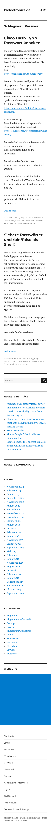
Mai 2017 (11, 551)
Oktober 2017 (14, 543)
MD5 (23, 221)
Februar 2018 (14, 532)
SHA (6, 223)
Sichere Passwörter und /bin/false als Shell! (23, 240)
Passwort (39, 221)
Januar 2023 (13, 494)
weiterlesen (10, 210)
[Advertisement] (25, 699)
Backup (11, 623)
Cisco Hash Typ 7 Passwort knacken (22, 40)
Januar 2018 (13, 536)
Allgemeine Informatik (31, 218)
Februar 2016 (14, 574)
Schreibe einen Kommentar (22, 223)
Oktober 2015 (14, 589)
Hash (17, 221)
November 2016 (15, 562)
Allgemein (12, 615)
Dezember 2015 (15, 581)
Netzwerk (12, 642)
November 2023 (15, 486)
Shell (40, 361)
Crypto (10, 627)
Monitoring (13, 638)
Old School (12, 646)
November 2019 (15, 517)
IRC (14, 361)
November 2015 (15, 585)
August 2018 (13, 524)
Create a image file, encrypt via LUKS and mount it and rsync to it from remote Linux (26, 446)
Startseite (9, 736)
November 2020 (15, 513)
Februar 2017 (14, 555)
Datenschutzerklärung (16, 809)
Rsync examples (15, 430)
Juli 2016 (11, 570)
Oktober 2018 (14, 521)
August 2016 (13, 566)
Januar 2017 (13, 559)
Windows (12, 653)
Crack (11, 221)
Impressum (10, 802)
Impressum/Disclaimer (19, 630)
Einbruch (8, 361)
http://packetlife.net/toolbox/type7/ (24, 73)
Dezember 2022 (15, 498)
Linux (25, 358)
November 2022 (15, 502)
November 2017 (15, 540)
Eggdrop (34, 358)
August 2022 (13, 505)
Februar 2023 (14, 490)
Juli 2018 (11, 528)
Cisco (6, 221)
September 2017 (15, 547)
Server (34, 361)
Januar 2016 (13, 578)
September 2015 (15, 593)
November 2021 (15, 509)
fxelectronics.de (17, 10)
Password (29, 221)
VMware (11, 649)
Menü (43, 10)
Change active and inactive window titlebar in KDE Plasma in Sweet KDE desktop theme (26, 423)
